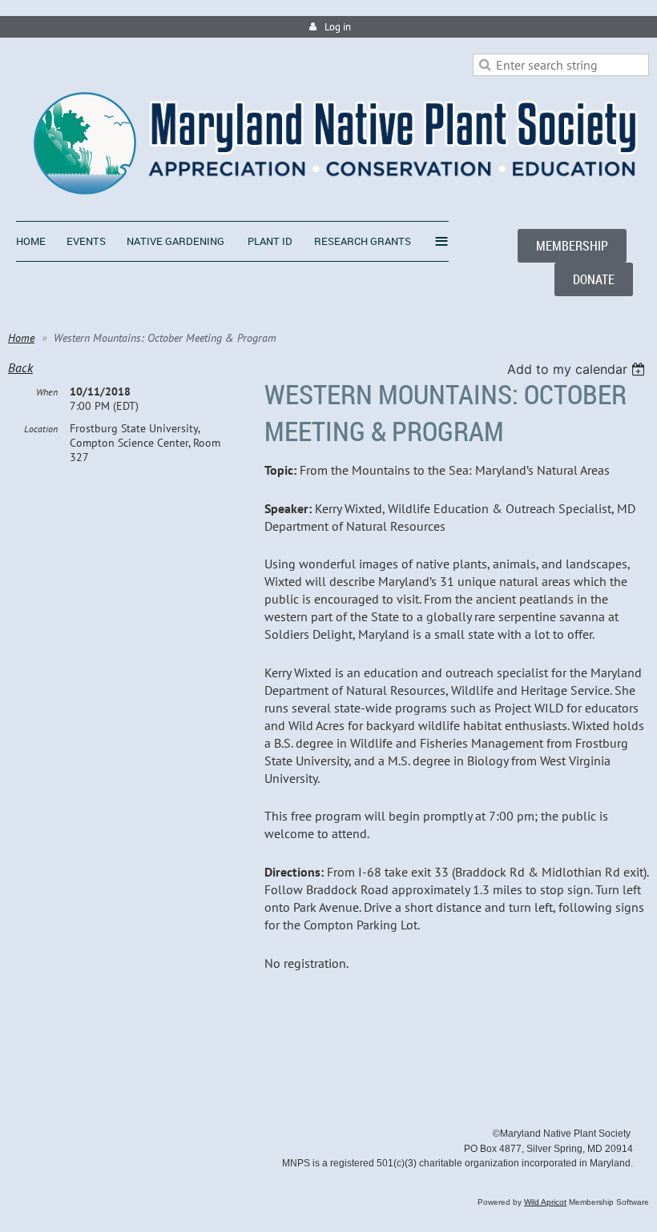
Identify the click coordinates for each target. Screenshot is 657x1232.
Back (20, 367)
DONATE (594, 279)
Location (41, 429)
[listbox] (578, 369)
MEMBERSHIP (572, 246)
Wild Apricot (545, 1202)
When (47, 392)
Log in (337, 27)
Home (21, 338)
